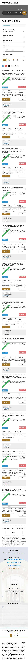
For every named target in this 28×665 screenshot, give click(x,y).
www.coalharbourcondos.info (14, 562)
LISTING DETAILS (6, 99)
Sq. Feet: (8, 54)
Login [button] (15, 66)
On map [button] (13, 60)
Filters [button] (22, 60)
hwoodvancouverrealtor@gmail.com (15, 559)
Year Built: (8, 50)
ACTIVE (19, 9)
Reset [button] (18, 60)
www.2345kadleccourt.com (13, 565)
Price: (8, 35)
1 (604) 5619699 (6, 105)
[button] (9, 568)
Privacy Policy (17, 631)
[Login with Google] (6, 66)
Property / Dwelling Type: (9, 29)
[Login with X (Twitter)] (9, 66)
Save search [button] (4, 60)
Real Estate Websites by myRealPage (14, 633)
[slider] (4, 37)
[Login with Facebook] (3, 66)
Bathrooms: (8, 45)
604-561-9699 (16, 557)
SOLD (25, 9)
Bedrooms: (7, 40)
